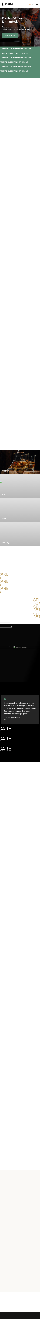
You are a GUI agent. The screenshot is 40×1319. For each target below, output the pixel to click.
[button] (37, 4)
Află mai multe (10, 35)
